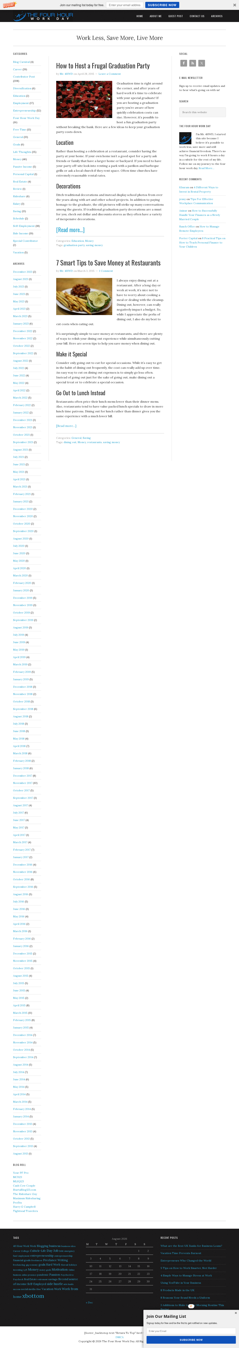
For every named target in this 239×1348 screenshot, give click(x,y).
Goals (16, 144)
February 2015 (22, 1020)
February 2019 (22, 672)
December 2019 (22, 598)
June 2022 (19, 375)
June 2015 (19, 990)
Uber (38, 1289)
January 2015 (21, 1027)
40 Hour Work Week (24, 1246)
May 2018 (18, 738)
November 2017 (22, 783)
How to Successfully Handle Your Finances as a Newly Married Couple (199, 215)
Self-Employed (36, 1284)
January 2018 (21, 768)
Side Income (20, 233)
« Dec (89, 1302)
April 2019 (19, 657)
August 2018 (20, 716)
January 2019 (21, 679)
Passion (54, 1274)
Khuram (184, 187)
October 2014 (21, 1049)
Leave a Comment (110, 73)
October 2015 (21, 968)
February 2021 (22, 494)
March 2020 (20, 575)
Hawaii (64, 1264)
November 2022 (22, 338)
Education (78, 241)
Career (17, 69)
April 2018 (19, 746)
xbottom (33, 1295)
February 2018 (22, 760)
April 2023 (19, 308)
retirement (43, 1279)
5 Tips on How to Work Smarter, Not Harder (189, 1268)
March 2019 (20, 664)
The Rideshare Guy (25, 1194)
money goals (45, 1270)
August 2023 (20, 279)
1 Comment (106, 271)
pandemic (43, 1274)
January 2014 (21, 1116)
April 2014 (19, 1094)
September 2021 (23, 442)
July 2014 (18, 1072)
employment (24, 1256)
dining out (70, 442)
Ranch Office (187, 226)
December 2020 (23, 509)
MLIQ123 (18, 1181)
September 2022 (23, 353)
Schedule (18, 218)
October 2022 (21, 345)
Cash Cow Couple (24, 1185)
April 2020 (19, 568)
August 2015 (20, 975)
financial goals (22, 1260)
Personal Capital (23, 174)
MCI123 (17, 1177)
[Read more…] (70, 229)
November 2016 (22, 872)
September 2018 (23, 709)
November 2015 (22, 960)
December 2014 (22, 1035)
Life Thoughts (22, 152)
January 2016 (21, 946)
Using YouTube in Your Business (181, 1282)
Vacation (18, 252)
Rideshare (19, 196)
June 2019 (19, 642)
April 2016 (19, 924)
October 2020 (21, 523)
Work (57, 1289)
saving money (94, 245)
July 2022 (18, 368)
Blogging (42, 1246)
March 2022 (20, 397)
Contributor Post (24, 76)
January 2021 (21, 501)
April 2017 (19, 835)
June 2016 (19, 909)
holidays (73, 1265)
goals (41, 1264)
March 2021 (20, 486)
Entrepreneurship (24, 110)
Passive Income (22, 166)
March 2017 (20, 842)
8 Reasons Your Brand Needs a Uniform (185, 1297)
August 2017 (20, 805)
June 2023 (19, 294)
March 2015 (20, 1012)
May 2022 (18, 383)
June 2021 (19, 464)
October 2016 (21, 879)
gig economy (32, 1265)
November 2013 (22, 1131)
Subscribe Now (162, 5)
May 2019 (18, 649)
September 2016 (23, 886)
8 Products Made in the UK (178, 1290)
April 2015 (19, 1005)
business (54, 1246)
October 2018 (21, 701)
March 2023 (20, 316)
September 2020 (23, 531)
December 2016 (22, 864)
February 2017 (22, 849)
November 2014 (22, 1042)
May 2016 (18, 916)
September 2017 (23, 798)
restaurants (94, 442)
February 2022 (22, 405)
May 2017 (18, 827)
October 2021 (21, 434)
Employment (21, 103)
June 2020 (19, 553)
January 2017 (21, 857)
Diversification (22, 88)
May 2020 (19, 560)
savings (53, 1279)
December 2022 (22, 331)
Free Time (19, 129)
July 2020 (18, 546)
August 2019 (20, 627)
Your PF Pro (21, 1172)
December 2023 (22, 271)
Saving (87, 438)
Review (17, 189)
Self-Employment (24, 226)
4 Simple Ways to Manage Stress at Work (186, 1275)
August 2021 (20, 449)
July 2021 (18, 457)
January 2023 (21, 323)
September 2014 (23, 1057)
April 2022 (19, 390)
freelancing (19, 1264)
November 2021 (22, 427)
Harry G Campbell (24, 1206)
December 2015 (22, 953)
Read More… (206, 168)
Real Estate (20, 181)
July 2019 (18, 634)
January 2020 (21, 590)
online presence (29, 1275)
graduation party (74, 245)
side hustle (55, 1284)
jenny (182, 199)
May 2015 (18, 998)
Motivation (60, 1269)
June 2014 (19, 1079)
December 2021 (22, 420)
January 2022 (21, 412)
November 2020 (23, 516)
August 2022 (20, 360)
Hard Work (53, 1264)
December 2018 (22, 686)
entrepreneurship (42, 1255)
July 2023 (18, 286)
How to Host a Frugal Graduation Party (103, 65)
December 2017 (22, 775)
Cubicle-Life (38, 1251)
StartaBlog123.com (24, 1189)
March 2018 (20, 753)
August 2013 (20, 1153)
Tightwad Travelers (25, 1211)
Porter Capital (188, 238)
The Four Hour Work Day (43, 16)
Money (89, 241)
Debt (61, 1251)
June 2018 (19, 731)
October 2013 (21, 1138)
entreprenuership (63, 1255)
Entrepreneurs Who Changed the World (186, 1260)
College (25, 1251)
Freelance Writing (55, 1260)
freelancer (36, 1260)
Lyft (25, 1270)
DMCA (120, 1337)
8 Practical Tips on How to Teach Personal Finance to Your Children (202, 242)
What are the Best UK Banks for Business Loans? (191, 1246)
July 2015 (18, 983)
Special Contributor (25, 241)
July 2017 (18, 812)
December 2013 (22, 1124)
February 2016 (22, 938)
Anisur (183, 210)
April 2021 (19, 479)
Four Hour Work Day (26, 118)
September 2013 (23, 1146)
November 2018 (22, 694)
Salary (17, 203)
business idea (68, 1246)
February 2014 (22, 1109)
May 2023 (18, 301)
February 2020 (22, 583)
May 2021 (18, 472)
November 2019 (22, 605)
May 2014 (18, 1087)
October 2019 (21, 612)
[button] (119, 5)
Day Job (52, 1251)
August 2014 (20, 1064)
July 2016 (18, 901)
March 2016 (20, 931)
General (76, 438)
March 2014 (20, 1101)
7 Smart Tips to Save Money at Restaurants (108, 262)
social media (28, 1289)
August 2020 (21, 538)
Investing (18, 1269)
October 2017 (21, 790)
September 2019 (23, 620)
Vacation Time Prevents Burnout (181, 1253)
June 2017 (19, 820)
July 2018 (18, 723)
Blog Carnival (21, 62)
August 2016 (20, 894)
